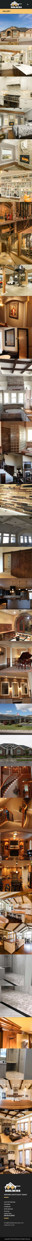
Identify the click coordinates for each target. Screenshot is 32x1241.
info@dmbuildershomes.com (14, 1223)
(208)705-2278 (9, 1225)
